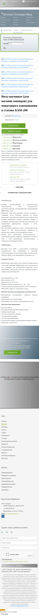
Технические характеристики (19, 192)
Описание (19, 187)
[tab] (19, 187)
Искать (6, 43)
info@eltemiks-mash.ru (31, 1)
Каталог (4, 424)
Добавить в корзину (14, 131)
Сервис (28, 20)
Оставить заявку (13, 125)
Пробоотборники (7, 472)
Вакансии (4, 444)
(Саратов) (10, 146)
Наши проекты (30, 22)
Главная (4, 421)
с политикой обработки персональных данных (14, 561)
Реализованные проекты (9, 441)
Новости (15, 20)
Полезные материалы (8, 455)
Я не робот (5, 614)
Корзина (15, 25)
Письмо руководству (8, 447)
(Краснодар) (11, 143)
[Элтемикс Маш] (16, 14)
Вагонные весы (16, 116)
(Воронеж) (11, 137)
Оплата (15, 22)
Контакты (3, 25)
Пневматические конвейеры (6, 488)
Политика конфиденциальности (19, 606)
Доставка (3, 22)
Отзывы (4, 438)
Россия (17, 120)
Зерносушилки (6, 478)
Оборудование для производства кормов (8, 482)
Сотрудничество (5, 20)
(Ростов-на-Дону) (14, 140)
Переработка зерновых (8, 475)
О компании (29, 17)
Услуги (15, 17)
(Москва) (10, 149)
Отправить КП (12, 352)
